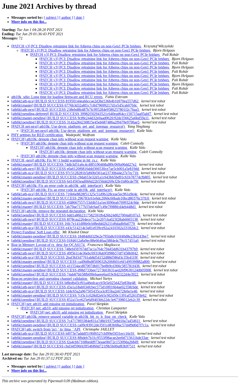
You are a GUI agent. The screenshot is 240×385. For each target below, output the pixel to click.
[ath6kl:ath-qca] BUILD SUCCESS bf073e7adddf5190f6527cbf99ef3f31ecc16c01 (73, 333)
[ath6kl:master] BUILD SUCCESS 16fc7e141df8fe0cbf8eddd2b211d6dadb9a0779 (73, 224)
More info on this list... (29, 22)
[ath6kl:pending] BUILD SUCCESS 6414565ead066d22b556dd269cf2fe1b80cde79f (75, 181)
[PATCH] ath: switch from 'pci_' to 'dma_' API (46, 329)
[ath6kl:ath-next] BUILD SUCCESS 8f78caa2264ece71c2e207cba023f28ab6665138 (75, 219)
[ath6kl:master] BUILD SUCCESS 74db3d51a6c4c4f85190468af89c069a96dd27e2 (74, 164)
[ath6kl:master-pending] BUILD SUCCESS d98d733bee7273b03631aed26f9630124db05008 (81, 270)
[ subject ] (51, 17)
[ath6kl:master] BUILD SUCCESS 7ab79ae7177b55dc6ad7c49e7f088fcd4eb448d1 (74, 207)
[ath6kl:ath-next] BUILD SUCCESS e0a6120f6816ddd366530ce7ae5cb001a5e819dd (75, 169)
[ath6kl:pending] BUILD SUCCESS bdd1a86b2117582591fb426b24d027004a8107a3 (76, 215)
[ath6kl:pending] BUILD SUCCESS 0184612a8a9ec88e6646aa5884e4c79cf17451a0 (75, 241)
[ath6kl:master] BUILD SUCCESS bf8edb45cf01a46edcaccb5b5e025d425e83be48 (73, 283)
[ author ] (66, 17)
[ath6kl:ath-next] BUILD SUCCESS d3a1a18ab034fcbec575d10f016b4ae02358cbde (75, 287)
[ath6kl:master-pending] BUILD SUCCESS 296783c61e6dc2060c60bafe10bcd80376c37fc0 (80, 198)
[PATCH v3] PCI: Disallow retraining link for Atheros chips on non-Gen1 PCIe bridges (76, 46)
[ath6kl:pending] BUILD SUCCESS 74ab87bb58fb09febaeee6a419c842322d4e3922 (75, 274)
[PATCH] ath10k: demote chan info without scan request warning (60, 139)
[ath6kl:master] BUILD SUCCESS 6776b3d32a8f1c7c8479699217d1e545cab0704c (74, 105)
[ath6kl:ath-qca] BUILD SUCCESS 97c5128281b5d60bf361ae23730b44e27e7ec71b (75, 173)
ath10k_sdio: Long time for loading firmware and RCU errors (57, 97)
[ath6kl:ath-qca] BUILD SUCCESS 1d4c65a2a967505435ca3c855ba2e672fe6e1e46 (74, 291)
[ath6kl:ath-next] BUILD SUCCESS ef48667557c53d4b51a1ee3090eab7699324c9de (75, 202)
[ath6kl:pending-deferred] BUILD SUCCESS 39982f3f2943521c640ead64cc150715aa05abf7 (81, 114)
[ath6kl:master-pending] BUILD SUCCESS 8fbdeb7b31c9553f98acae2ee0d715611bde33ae (80, 338)
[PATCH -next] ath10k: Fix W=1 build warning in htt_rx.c (55, 160)
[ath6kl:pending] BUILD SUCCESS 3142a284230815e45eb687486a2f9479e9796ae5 (75, 122)
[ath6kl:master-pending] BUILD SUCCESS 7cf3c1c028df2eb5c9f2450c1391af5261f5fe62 (79, 295)
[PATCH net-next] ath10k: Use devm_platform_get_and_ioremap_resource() (68, 126)
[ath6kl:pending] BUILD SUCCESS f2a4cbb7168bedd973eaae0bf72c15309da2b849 (75, 342)
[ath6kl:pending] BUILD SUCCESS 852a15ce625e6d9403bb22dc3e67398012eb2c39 (76, 300)
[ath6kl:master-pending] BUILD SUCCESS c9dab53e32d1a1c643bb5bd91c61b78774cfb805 (81, 177)
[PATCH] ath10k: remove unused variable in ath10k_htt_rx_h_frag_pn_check (69, 317)
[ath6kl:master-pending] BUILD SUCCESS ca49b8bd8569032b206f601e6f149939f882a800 (80, 262)
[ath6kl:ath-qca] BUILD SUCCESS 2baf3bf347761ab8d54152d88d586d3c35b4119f (75, 257)
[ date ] (79, 17)
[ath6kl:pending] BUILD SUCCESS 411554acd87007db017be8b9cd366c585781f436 (76, 266)
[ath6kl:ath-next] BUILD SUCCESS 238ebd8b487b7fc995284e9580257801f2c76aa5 (75, 110)
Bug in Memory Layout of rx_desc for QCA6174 (48, 245)
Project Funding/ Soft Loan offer (35, 232)
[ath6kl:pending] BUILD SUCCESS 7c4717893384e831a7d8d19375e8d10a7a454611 (76, 321)
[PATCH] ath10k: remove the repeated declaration (48, 211)
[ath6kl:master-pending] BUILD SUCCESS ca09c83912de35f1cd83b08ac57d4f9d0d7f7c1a (80, 325)
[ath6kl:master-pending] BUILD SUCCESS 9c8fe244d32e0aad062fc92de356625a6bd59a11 (80, 118)
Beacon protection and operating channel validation (49, 279)
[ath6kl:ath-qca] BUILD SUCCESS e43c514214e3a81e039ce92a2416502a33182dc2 (75, 228)
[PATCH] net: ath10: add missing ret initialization (48, 304)
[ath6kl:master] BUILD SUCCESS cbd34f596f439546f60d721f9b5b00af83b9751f (73, 346)
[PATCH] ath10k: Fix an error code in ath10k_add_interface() (57, 186)
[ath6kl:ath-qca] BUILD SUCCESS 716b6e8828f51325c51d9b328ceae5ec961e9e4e (74, 194)
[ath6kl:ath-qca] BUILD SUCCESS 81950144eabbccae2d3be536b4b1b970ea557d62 (75, 101)
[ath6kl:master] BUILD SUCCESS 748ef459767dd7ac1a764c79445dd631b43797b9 (75, 249)
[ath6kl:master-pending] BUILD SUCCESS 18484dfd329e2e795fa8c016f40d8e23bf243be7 (80, 236)
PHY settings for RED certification (37, 135)
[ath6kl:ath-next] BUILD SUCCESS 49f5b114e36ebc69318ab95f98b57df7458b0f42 (75, 253)
